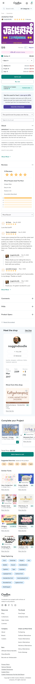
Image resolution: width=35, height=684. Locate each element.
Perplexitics (23, 487)
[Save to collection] (31, 32)
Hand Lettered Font (22, 578)
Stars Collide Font (6, 485)
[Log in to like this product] (26, 390)
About (3, 632)
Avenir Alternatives (24, 642)
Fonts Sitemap (22, 652)
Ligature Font (19, 582)
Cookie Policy (5, 672)
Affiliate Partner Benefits (9, 651)
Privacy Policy (5, 664)
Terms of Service (6, 667)
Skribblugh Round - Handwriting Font (13, 547)
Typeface (5, 569)
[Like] (31, 28)
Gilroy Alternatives (24, 649)
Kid (29, 560)
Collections (4, 617)
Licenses (4, 623)
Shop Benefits (5, 654)
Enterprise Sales (23, 617)
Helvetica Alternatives (25, 645)
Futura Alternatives (24, 639)
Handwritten (9, 13)
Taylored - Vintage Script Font (11, 437)
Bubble (5, 565)
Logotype (21, 569)
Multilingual (6, 587)
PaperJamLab (24, 507)
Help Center (5, 620)
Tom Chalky (6, 548)
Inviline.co (23, 548)
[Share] (31, 25)
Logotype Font (7, 573)
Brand (3, 635)
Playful (22, 560)
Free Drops (21, 613)
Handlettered (23, 565)
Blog (2, 613)
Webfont (6, 66)
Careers (3, 639)
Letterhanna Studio (8, 528)
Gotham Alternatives (24, 635)
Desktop (6, 56)
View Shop (28, 330)
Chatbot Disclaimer (7, 669)
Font (4, 560)
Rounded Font (7, 582)
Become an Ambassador (9, 657)
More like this (10, 411)
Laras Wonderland (8, 507)
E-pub (5, 68)
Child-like (12, 560)
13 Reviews (28, 19)
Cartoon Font (19, 573)
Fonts (2, 13)
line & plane (28, 439)
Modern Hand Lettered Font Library (12, 506)
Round (13, 565)
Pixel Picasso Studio (9, 439)
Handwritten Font (8, 578)
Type (13, 569)
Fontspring (21, 632)
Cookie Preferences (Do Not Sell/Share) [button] (12, 674)
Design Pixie (6, 487)
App (5, 71)
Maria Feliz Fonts (25, 528)
